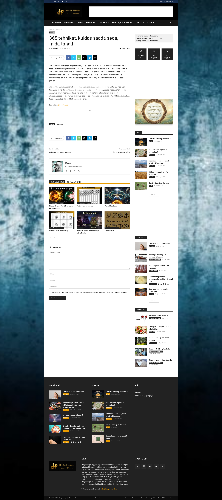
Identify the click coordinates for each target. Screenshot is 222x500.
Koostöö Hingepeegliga (144, 396)
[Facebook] (51, 1)
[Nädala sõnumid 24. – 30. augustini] (141, 175)
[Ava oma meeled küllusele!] (55, 418)
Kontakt (138, 392)
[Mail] (58, 1)
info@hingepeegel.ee (109, 489)
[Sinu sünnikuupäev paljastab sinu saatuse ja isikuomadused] (55, 429)
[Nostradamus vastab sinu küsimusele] (141, 292)
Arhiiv (121, 498)
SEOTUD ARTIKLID (57, 182)
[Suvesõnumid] (117, 220)
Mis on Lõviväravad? (111, 206)
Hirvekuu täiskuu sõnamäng (58, 231)
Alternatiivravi (153, 270)
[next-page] (54, 237)
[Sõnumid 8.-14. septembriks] (141, 352)
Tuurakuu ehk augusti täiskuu (160, 139)
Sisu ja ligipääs (151, 498)
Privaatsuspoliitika (138, 498)
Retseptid (152, 331)
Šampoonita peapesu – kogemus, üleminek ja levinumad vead (161, 279)
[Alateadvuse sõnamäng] (89, 195)
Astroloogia (108, 203)
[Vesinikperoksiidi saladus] (141, 319)
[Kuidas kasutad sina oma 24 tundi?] (98, 439)
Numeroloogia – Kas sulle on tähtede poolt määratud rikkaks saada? (74, 405)
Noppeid (140, 23)
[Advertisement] (131, 11)
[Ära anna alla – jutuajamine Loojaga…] (141, 341)
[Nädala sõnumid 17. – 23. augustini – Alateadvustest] (61, 195)
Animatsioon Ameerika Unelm (60, 152)
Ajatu (150, 141)
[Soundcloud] (62, 1)
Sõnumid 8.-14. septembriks (159, 349)
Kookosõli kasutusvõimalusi (159, 243)
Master (55, 48)
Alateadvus (60, 124)
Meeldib (141, 49)
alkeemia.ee (63, 105)
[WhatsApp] (79, 57)
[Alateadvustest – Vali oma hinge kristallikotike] (89, 220)
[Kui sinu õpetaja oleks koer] (141, 186)
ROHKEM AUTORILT (74, 182)
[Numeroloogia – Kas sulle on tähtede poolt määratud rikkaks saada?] (55, 406)
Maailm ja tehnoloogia (123, 23)
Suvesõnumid (109, 231)
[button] (170, 23)
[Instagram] (55, 1)
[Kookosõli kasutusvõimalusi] (141, 246)
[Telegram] (89, 57)
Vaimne (103, 23)
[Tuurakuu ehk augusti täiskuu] (141, 142)
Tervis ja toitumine (86, 23)
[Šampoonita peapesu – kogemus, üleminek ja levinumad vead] (141, 280)
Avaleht (51, 29)
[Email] (84, 57)
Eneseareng (152, 342)
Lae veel (153, 195)
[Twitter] (66, 1)
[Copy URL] (95, 57)
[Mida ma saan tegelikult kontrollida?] (141, 153)
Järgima (154, 49)
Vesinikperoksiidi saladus (158, 316)
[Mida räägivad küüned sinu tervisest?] (141, 269)
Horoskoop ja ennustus (62, 23)
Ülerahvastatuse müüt (121, 152)
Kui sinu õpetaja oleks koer (159, 183)
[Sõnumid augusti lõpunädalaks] (141, 363)
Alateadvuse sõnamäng (85, 206)
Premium (151, 23)
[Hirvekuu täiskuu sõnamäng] (61, 220)
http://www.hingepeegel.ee (73, 166)
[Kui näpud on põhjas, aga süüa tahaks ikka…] (141, 330)
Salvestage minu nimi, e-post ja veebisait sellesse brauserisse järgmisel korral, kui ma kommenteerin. (90, 292)
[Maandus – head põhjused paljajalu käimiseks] (141, 164)
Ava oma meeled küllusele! (73, 415)
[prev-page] (50, 237)
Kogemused (152, 284)
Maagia (151, 294)
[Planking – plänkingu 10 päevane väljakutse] (141, 257)
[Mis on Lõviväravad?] (117, 195)
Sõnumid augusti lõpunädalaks (160, 360)
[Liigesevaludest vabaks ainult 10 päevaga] (55, 440)
